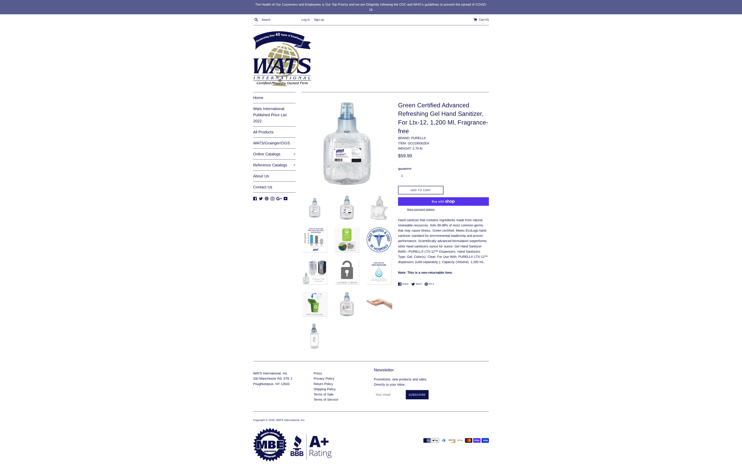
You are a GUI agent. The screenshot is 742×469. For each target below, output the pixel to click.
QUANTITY (405, 169)
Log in (305, 19)
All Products (263, 132)
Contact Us (262, 187)
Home (258, 98)
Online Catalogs (274, 154)
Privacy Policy (324, 378)
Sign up (319, 19)
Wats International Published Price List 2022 (270, 115)
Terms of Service (326, 399)
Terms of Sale (324, 394)
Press (318, 373)
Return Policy (323, 384)
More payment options (421, 209)
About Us (261, 176)
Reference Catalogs (274, 165)
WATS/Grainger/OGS (271, 143)
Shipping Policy (325, 389)
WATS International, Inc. (290, 420)
